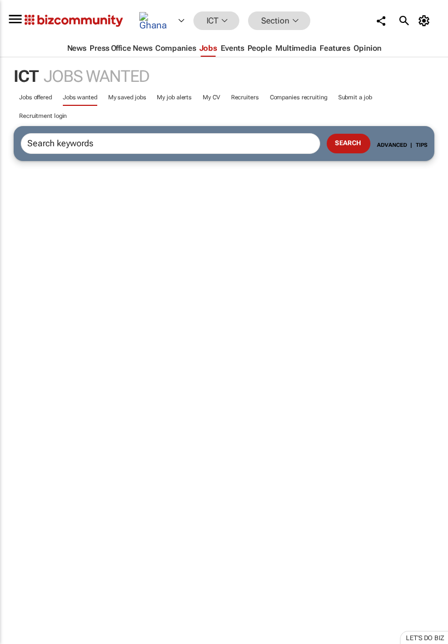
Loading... (21, 510)
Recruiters (245, 97)
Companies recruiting (298, 97)
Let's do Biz (425, 638)
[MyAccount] (425, 21)
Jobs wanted (80, 97)
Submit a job (355, 97)
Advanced (391, 145)
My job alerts (174, 97)
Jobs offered (35, 97)
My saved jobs (127, 97)
